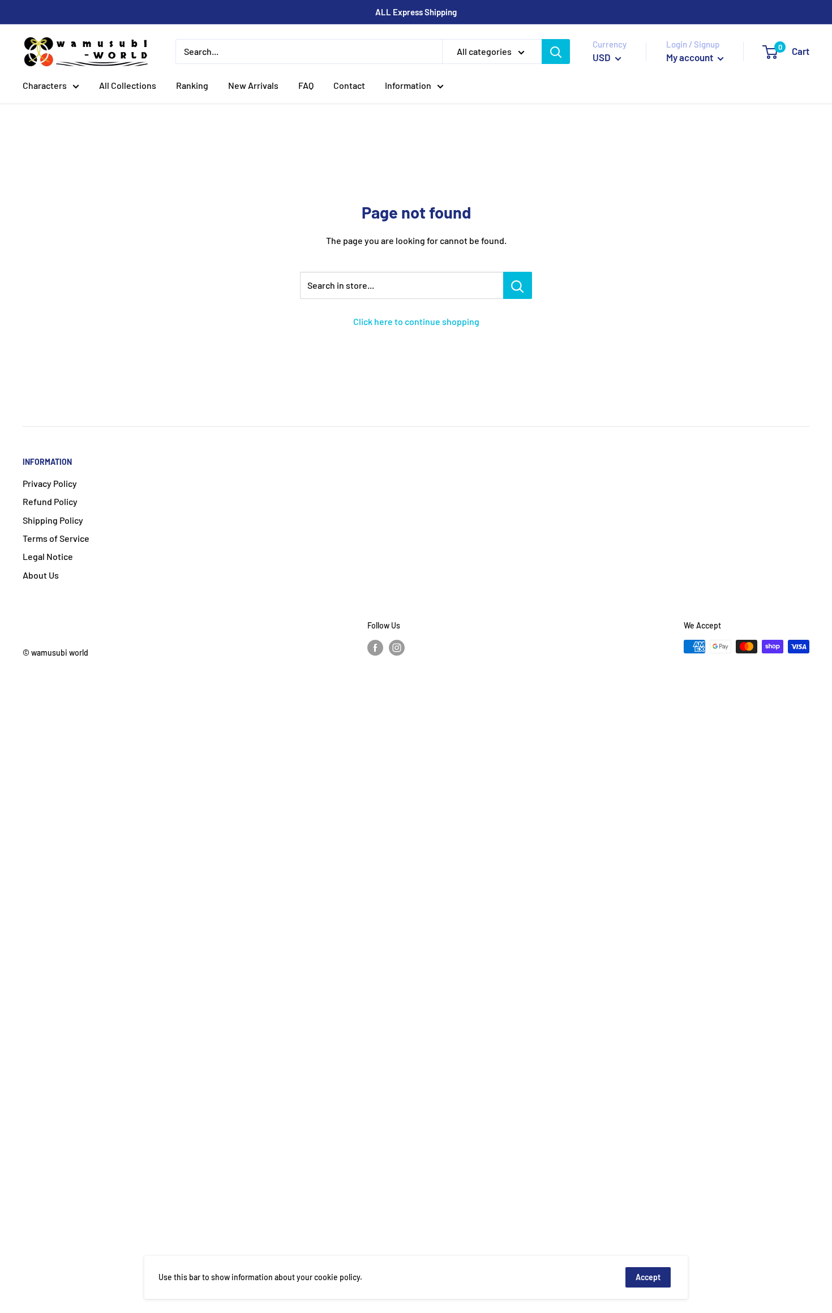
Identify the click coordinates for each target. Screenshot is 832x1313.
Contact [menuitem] (349, 85)
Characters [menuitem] (45, 85)
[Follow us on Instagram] (397, 648)
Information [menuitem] (408, 85)
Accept (648, 1277)
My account (690, 57)
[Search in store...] (517, 285)
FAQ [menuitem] (306, 85)
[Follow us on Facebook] (375, 648)
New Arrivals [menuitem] (253, 85)
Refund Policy (50, 501)
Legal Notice (48, 556)
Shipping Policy (53, 520)
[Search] (556, 51)
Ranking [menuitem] (192, 85)
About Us (41, 575)
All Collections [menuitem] (127, 85)
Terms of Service (56, 538)
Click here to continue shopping (416, 321)
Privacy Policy (50, 483)
